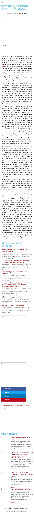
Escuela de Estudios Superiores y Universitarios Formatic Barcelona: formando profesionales (14, 284)
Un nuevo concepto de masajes (13, 305)
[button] (27, 1)
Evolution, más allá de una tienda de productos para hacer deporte (22, 474)
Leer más (13, 450)
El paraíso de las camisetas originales (15, 296)
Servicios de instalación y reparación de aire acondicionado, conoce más (16, 261)
